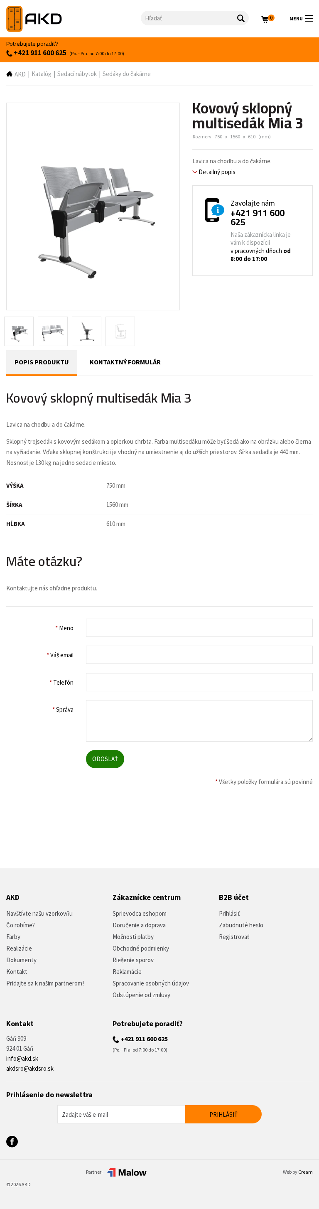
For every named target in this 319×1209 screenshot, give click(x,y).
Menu (296, 18)
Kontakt (16, 972)
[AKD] (73, 19)
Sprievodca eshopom (140, 913)
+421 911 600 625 (39, 52)
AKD (20, 74)
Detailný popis (216, 172)
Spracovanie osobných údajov (151, 983)
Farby (13, 937)
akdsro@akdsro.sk (30, 1068)
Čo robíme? (20, 925)
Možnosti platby (133, 937)
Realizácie (19, 948)
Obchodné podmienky (141, 948)
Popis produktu (42, 362)
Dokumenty (21, 960)
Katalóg (42, 74)
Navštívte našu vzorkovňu (39, 913)
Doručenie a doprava (139, 925)
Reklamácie (127, 972)
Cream (305, 1172)
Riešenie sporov (133, 960)
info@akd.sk (22, 1058)
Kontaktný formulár (125, 362)
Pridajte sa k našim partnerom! (45, 983)
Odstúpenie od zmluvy (141, 995)
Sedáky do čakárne (127, 74)
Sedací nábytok (77, 74)
